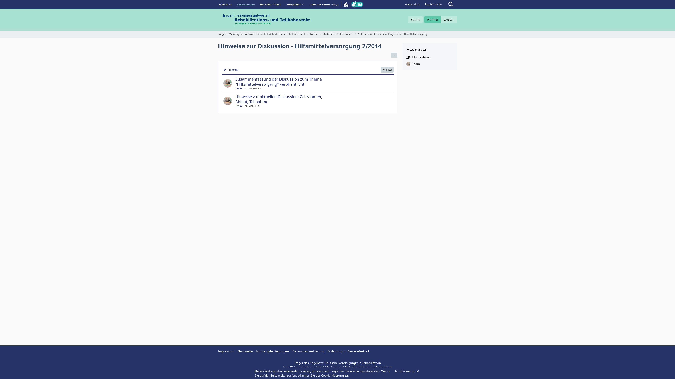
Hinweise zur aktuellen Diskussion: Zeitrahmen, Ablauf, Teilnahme (278, 99)
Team (238, 88)
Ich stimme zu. (405, 371)
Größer (449, 20)
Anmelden (412, 4)
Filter (389, 69)
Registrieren (433, 4)
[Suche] (451, 4)
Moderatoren (421, 57)
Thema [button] (234, 70)
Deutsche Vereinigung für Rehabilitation (352, 363)
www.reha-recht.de (378, 367)
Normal (432, 20)
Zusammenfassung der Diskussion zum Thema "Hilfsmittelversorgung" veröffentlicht (278, 81)
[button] (394, 55)
